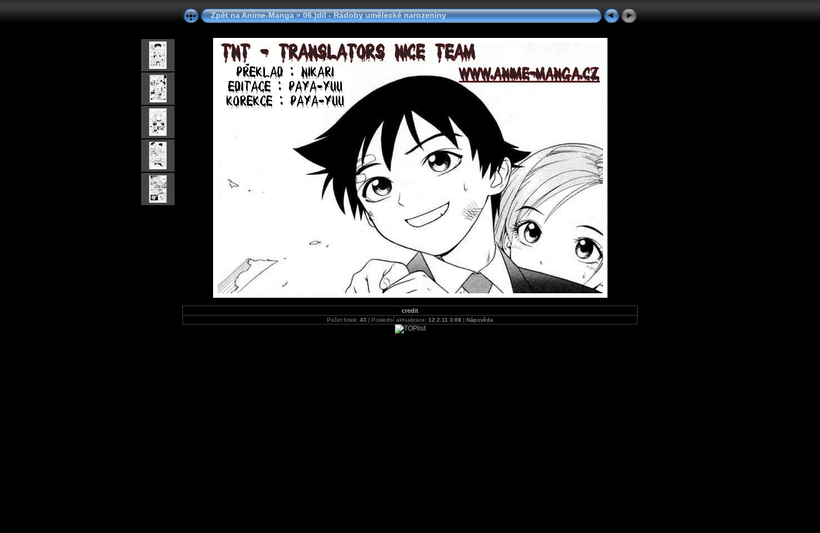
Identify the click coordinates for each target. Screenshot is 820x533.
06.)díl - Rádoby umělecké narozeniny (374, 15)
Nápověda (479, 320)
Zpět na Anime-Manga (252, 15)
